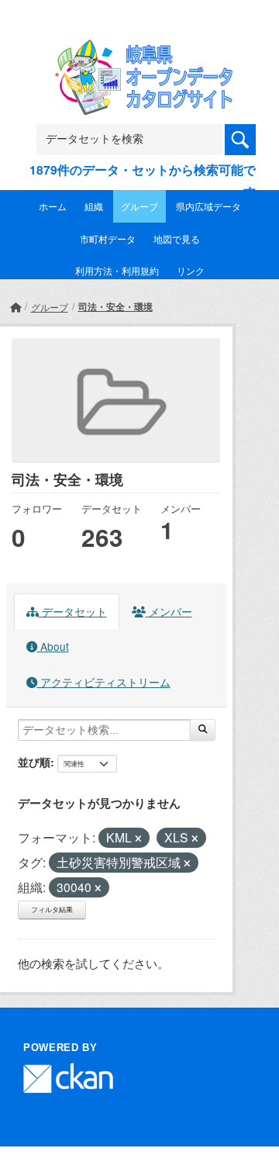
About (53, 646)
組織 (93, 206)
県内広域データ (208, 206)
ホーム (53, 206)
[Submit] (202, 730)
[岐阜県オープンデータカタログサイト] (139, 49)
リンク (191, 270)
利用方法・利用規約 (117, 270)
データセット (73, 611)
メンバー (169, 611)
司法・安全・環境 (115, 306)
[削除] (138, 838)
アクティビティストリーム (103, 682)
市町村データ (108, 238)
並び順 (34, 761)
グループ (139, 206)
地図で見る (176, 238)
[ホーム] (15, 306)
